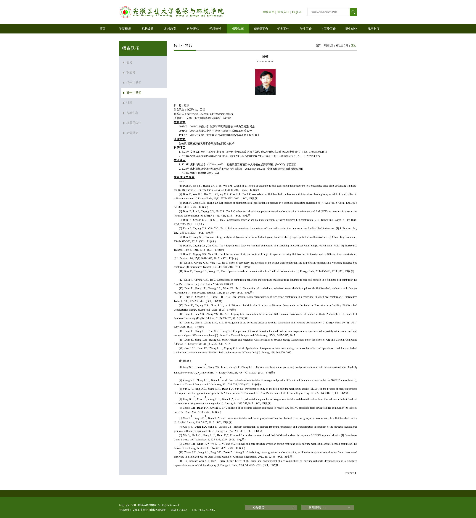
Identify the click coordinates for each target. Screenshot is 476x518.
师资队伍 (328, 45)
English (296, 12)
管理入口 (283, 12)
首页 (318, 45)
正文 (353, 45)
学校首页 (269, 12)
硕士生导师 (342, 45)
